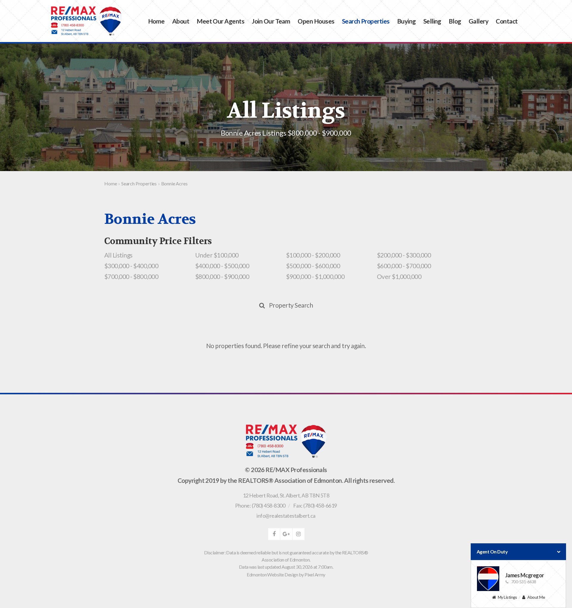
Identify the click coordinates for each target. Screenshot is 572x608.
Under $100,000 (217, 255)
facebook (274, 534)
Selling (432, 21)
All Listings (118, 255)
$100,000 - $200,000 (313, 255)
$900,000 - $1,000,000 (315, 276)
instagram (298, 534)
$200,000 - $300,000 (404, 255)
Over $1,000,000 (399, 276)
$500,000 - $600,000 (313, 265)
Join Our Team (271, 21)
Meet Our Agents (220, 21)
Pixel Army (314, 574)
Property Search (291, 305)
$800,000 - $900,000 (222, 276)
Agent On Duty (492, 551)
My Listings (507, 597)
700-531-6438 (523, 581)
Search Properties (366, 21)
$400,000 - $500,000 (222, 265)
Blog (455, 21)
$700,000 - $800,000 (131, 276)
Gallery (478, 21)
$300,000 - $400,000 (131, 265)
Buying (406, 21)
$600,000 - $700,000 (404, 265)
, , (286, 495)
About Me (536, 597)
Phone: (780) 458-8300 (260, 505)
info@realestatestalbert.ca (286, 515)
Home (156, 21)
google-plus (286, 534)
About (180, 21)
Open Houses (316, 21)
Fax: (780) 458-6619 (315, 505)
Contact (506, 21)
